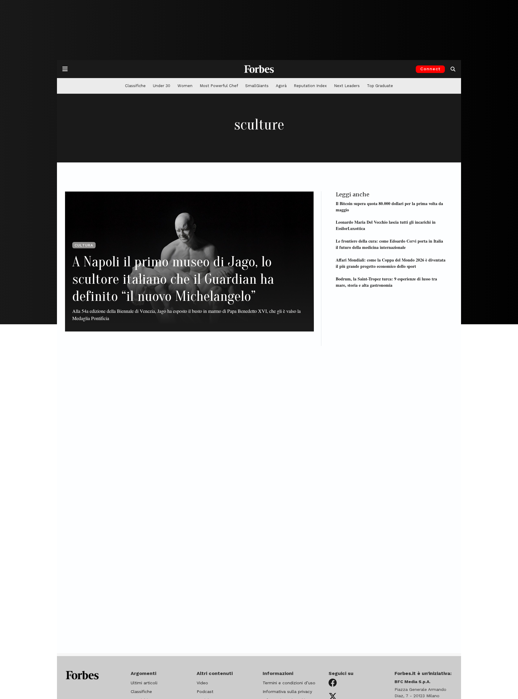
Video (202, 682)
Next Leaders (347, 85)
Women (184, 85)
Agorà (281, 85)
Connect (430, 68)
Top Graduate (380, 85)
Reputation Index (310, 85)
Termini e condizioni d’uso (289, 682)
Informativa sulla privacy (287, 691)
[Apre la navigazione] (65, 69)
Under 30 (161, 85)
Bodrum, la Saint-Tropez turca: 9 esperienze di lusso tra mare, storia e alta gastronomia (386, 281)
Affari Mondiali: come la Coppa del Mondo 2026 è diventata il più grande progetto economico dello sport (390, 262)
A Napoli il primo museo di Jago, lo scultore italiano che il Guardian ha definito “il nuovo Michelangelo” (173, 278)
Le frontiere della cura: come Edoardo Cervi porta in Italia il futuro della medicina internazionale (389, 244)
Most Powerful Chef (219, 85)
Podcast (205, 691)
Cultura (84, 245)
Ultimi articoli (144, 682)
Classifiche (135, 85)
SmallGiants (257, 85)
